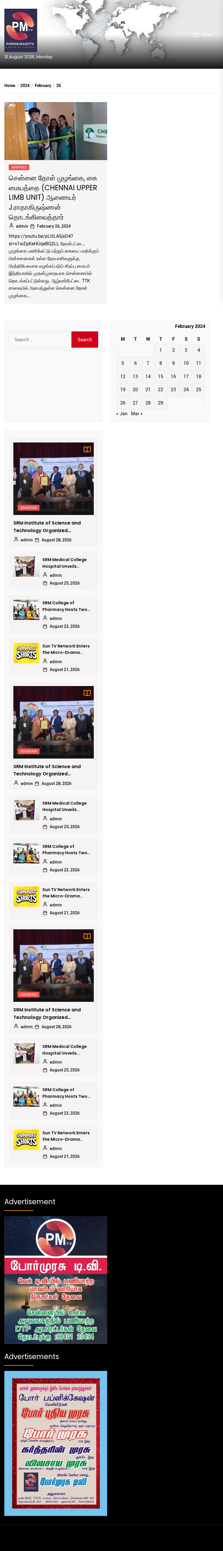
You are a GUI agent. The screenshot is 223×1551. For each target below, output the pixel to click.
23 (173, 389)
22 (160, 389)
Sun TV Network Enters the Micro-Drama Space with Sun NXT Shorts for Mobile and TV (66, 649)
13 (135, 376)
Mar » (137, 413)
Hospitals (19, 167)
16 (173, 376)
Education (29, 508)
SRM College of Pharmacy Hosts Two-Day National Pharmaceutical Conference (66, 606)
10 (186, 363)
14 (148, 376)
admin (22, 226)
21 (148, 389)
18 (198, 376)
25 (198, 389)
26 (122, 403)
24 (186, 389)
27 (135, 403)
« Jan (121, 413)
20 (135, 389)
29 (160, 403)
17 (186, 376)
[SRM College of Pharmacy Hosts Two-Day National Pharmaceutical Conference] (26, 610)
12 (122, 376)
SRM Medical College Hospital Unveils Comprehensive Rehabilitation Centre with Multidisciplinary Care (65, 563)
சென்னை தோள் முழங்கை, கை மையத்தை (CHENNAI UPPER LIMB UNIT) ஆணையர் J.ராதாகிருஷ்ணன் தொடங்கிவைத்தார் (53, 197)
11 (198, 363)
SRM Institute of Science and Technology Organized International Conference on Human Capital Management (47, 527)
